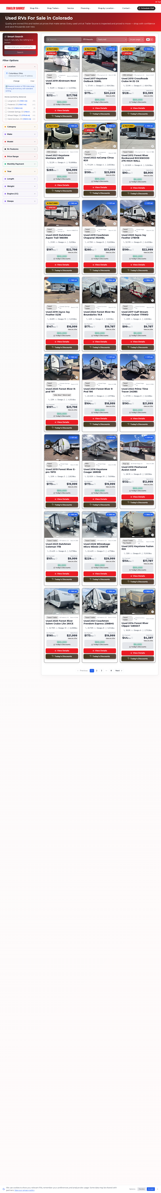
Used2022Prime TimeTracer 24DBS (134, 390)
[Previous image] (47, 59)
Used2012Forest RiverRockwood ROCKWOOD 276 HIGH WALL (135, 158)
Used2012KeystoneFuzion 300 (137, 547)
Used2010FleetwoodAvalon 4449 (134, 468)
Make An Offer (72, 98)
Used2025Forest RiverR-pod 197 (61, 390)
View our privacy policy (24, 1190)
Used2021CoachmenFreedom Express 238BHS (99, 622)
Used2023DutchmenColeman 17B (58, 545)
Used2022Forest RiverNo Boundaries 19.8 (99, 313)
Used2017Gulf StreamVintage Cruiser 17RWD (134, 313)
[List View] (151, 39)
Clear (32, 81)
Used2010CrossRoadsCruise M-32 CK (134, 80)
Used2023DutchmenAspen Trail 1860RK (58, 236)
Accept (151, 1189)
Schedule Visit (147, 8)
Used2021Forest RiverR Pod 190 (98, 390)
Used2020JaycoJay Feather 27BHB (133, 236)
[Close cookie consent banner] (157, 1189)
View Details (63, 110)
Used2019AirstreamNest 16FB (61, 82)
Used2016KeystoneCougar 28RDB (95, 470)
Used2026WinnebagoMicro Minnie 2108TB (97, 545)
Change (16, 81)
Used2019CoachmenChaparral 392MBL (96, 236)
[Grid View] (148, 39)
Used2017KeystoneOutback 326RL (95, 80)
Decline (142, 1189)
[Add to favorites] (76, 69)
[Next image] (77, 59)
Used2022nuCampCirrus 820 (99, 159)
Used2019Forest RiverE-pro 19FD (60, 470)
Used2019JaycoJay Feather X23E (58, 313)
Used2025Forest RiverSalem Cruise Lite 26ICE (59, 622)
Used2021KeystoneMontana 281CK (57, 156)
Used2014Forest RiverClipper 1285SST (134, 624)
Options (132, 1189)
